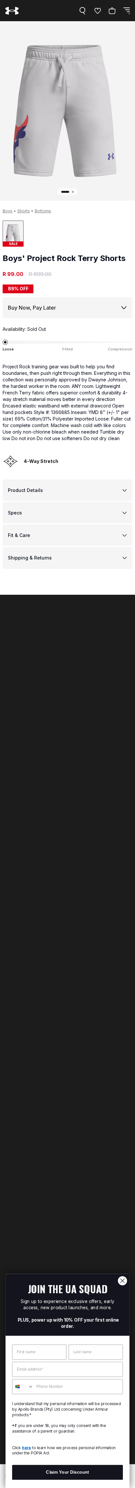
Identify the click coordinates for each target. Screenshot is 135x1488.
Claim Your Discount (67, 1472)
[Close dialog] (122, 1280)
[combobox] (23, 1386)
